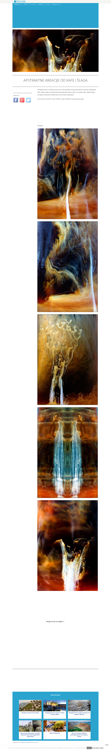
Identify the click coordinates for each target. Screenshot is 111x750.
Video (48, 4)
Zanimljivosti (17, 4)
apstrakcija (22, 742)
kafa (32, 742)
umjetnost (36, 742)
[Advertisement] (55, 17)
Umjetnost (40, 4)
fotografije (28, 742)
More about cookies (98, 748)
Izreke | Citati (56, 4)
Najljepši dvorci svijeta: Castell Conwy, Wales (54, 713)
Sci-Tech (33, 4)
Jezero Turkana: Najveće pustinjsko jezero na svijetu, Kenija (79, 734)
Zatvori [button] (89, 748)
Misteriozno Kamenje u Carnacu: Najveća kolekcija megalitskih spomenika (30, 734)
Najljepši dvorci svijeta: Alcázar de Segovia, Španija (79, 713)
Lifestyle (26, 4)
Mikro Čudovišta (55, 733)
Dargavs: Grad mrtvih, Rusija (30, 713)
